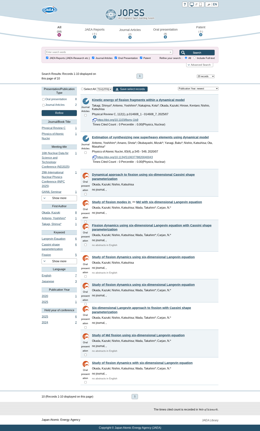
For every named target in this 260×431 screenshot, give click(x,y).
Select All (90, 89)
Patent (200, 29)
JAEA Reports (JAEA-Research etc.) (70, 58)
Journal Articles (130, 32)
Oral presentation (165, 31)
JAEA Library (210, 420)
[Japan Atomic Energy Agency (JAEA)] (49, 11)
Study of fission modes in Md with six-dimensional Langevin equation (147, 202)
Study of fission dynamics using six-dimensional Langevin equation (143, 257)
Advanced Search (201, 65)
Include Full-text (206, 58)
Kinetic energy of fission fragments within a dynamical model (138, 100)
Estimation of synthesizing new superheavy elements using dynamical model (150, 137)
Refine (59, 112)
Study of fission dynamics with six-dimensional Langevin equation (142, 363)
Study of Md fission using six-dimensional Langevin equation (138, 335)
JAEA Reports (95, 31)
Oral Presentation (128, 58)
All (59, 29)
